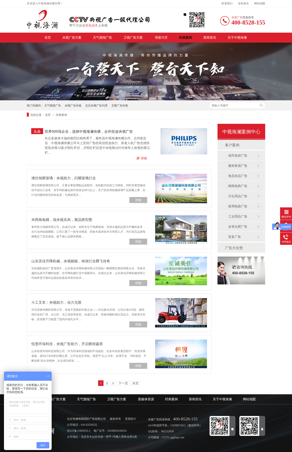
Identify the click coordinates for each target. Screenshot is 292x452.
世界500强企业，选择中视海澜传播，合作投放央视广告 (89, 131)
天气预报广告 (102, 37)
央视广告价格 (73, 105)
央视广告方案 (71, 37)
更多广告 (234, 236)
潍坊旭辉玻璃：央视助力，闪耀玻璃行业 (63, 177)
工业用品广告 (237, 216)
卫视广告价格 (119, 105)
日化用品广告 (237, 196)
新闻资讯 (209, 37)
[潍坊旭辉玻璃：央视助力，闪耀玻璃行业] (181, 188)
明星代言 (161, 37)
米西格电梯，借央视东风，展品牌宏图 (61, 219)
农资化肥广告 (237, 226)
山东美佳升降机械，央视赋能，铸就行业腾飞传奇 (70, 260)
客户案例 (232, 144)
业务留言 (243, 3)
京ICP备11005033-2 (78, 430)
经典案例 (185, 37)
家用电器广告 (237, 206)
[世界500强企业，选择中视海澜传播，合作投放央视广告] (184, 141)
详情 (144, 158)
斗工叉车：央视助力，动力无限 (56, 302)
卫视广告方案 (133, 37)
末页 (135, 383)
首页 (47, 37)
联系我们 (227, 3)
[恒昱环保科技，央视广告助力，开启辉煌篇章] (181, 354)
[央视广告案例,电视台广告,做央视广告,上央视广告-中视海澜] (42, 19)
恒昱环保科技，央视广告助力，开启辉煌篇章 (67, 343)
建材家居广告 (237, 165)
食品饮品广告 (237, 175)
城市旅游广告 (237, 155)
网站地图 (259, 3)
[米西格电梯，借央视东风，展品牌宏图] (181, 229)
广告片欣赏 (234, 247)
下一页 (123, 383)
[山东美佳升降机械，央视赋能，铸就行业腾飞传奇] (181, 271)
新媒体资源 (146, 399)
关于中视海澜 (237, 37)
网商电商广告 (237, 186)
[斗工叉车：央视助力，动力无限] (181, 312)
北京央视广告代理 (96, 105)
